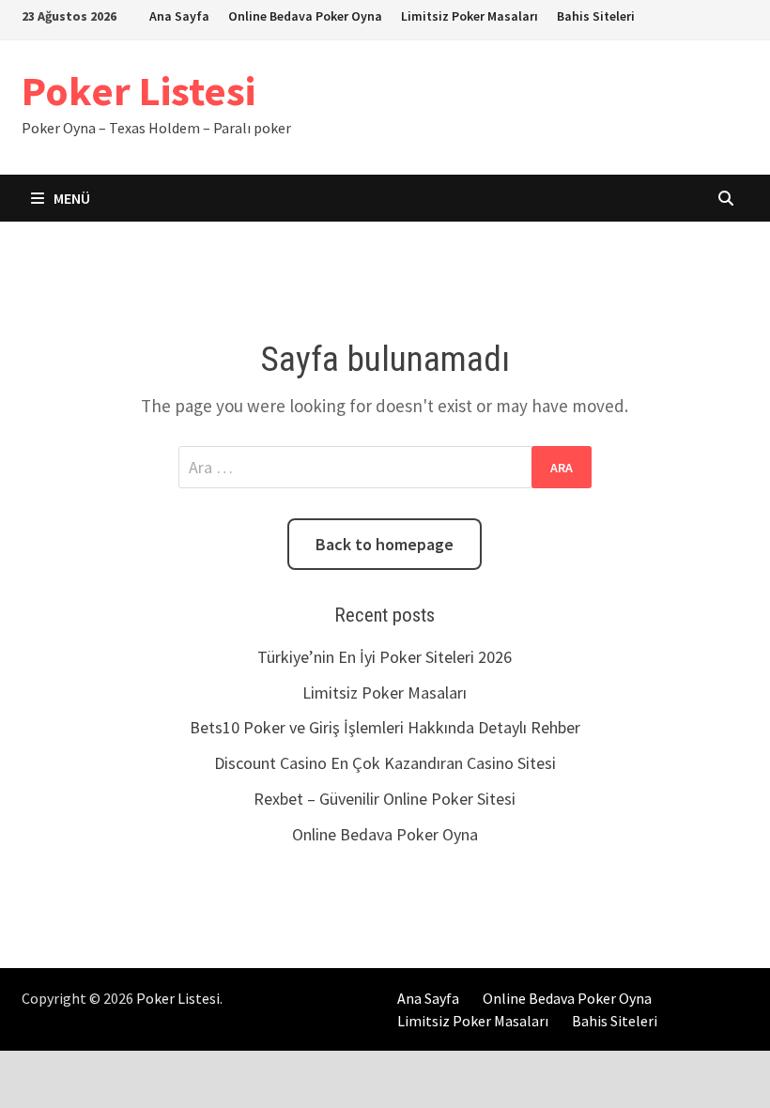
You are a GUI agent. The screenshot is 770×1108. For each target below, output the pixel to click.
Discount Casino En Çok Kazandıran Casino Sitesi (385, 763)
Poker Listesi (138, 90)
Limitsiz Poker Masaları (469, 16)
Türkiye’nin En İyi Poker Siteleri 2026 (384, 657)
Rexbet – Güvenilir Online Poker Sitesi (385, 798)
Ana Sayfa (179, 16)
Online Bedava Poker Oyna (305, 16)
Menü (70, 198)
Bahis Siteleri (596, 16)
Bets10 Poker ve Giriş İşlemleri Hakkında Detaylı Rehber (385, 727)
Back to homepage (385, 544)
